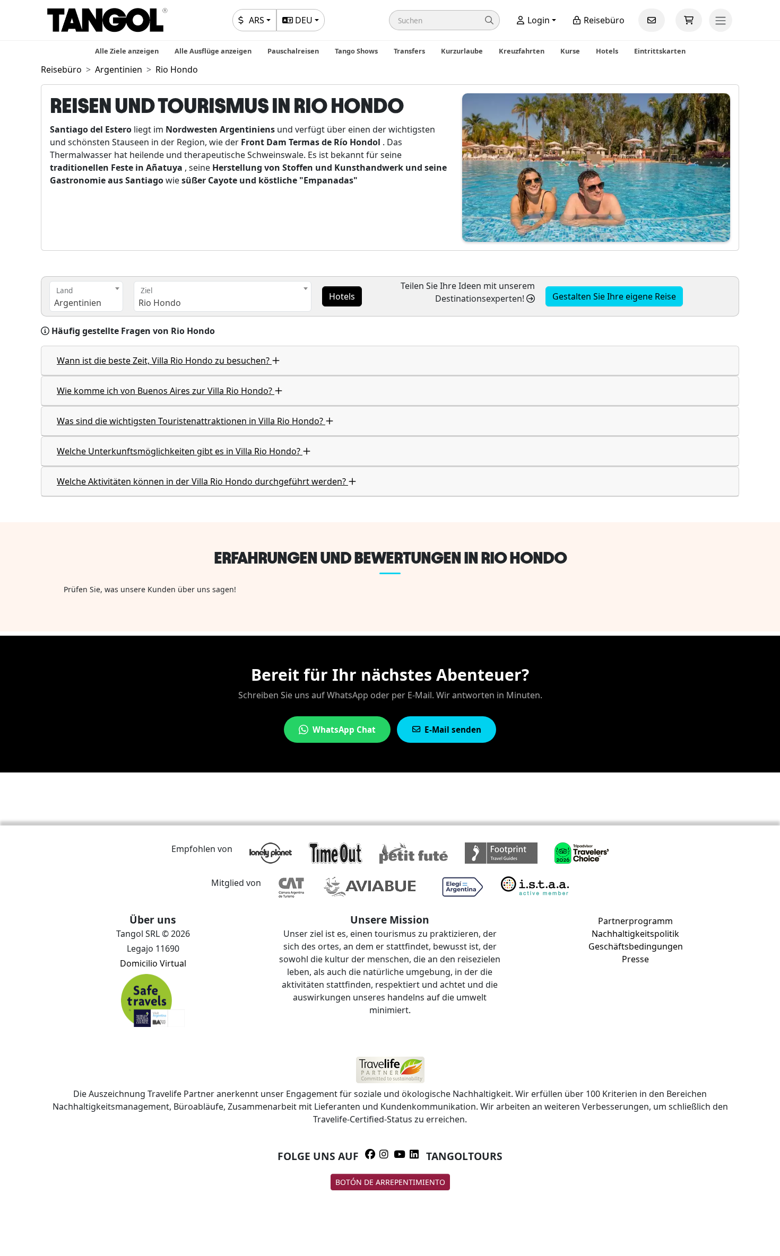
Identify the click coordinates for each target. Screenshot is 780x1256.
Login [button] (537, 20)
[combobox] (86, 296)
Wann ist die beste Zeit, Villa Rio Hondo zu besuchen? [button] (164, 360)
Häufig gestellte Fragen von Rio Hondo (133, 331)
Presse (635, 959)
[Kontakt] (651, 20)
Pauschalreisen (293, 51)
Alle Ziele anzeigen (127, 51)
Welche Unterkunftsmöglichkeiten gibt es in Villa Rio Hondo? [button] (179, 451)
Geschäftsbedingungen (635, 946)
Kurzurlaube (462, 51)
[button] (444, 20)
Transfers (409, 51)
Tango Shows (356, 51)
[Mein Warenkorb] (688, 20)
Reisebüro (603, 20)
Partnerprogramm (635, 921)
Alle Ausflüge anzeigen (213, 51)
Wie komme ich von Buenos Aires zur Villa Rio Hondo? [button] (165, 391)
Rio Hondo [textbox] (159, 303)
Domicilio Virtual (153, 963)
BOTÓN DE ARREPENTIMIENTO (390, 1182)
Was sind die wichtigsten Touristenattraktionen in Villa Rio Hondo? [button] (191, 421)
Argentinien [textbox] (77, 303)
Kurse (570, 51)
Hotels (607, 51)
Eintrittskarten (660, 51)
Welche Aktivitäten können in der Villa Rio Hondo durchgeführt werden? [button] (202, 481)
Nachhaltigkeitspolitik (635, 933)
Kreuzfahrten (521, 51)
